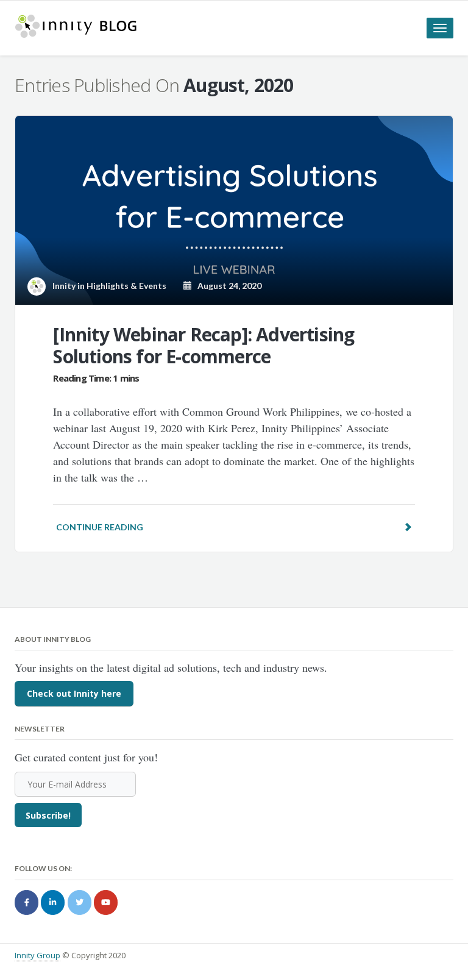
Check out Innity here (74, 693)
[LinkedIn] (53, 902)
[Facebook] (26, 902)
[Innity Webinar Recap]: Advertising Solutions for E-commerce (203, 345)
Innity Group (37, 955)
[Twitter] (79, 902)
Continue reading (99, 527)
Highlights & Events (126, 285)
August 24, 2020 (226, 285)
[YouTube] (106, 902)
